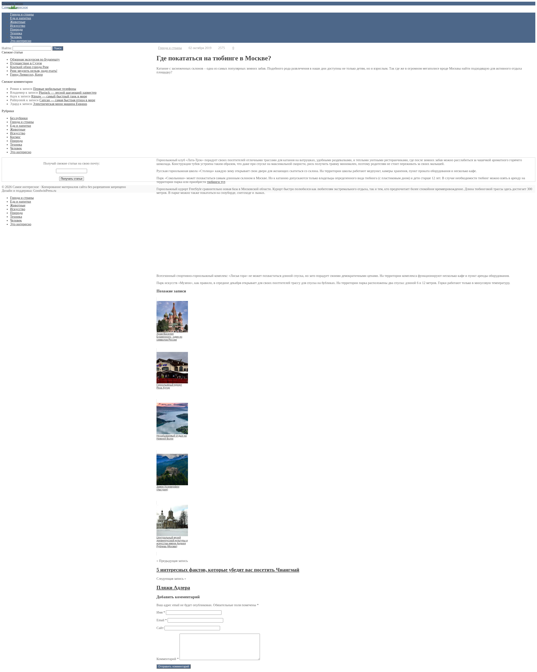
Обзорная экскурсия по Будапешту (35, 59)
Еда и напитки (20, 18)
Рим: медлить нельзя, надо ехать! (33, 71)
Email (161, 620)
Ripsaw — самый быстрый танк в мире (59, 96)
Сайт (160, 628)
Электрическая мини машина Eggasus (60, 104)
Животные (17, 22)
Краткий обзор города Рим (29, 67)
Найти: (7, 48)
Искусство (17, 25)
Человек (16, 37)
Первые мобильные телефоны (54, 89)
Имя (160, 612)
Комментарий (167, 659)
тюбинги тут (216, 182)
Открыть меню (12, 3)
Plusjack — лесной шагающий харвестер (67, 92)
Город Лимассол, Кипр (26, 74)
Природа (16, 29)
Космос (15, 137)
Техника (16, 33)
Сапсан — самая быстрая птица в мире (67, 100)
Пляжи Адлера (173, 587)
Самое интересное (15, 7)
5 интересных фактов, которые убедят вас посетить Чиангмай (227, 569)
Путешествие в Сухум (26, 63)
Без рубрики (19, 118)
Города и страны (22, 14)
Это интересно (20, 41)
